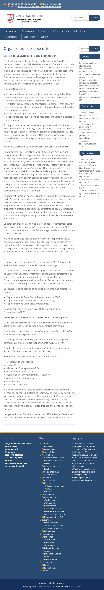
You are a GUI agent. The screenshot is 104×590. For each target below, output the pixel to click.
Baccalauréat (50, 480)
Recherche (78, 31)
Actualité (10, 31)
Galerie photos (50, 474)
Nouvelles (48, 446)
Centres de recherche (53, 525)
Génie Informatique (55, 486)
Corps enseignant (51, 472)
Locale (47, 565)
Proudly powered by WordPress (37, 586)
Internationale (50, 568)
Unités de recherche (53, 528)
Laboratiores (11, 36)
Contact (44, 36)
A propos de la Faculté (54, 457)
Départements (60, 31)
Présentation (26, 31)
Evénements (49, 449)
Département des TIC (53, 517)
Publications (49, 531)
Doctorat (48, 491)
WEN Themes (75, 586)
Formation (42, 31)
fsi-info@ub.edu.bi (52, 4)
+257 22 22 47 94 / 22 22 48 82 (21, 4)
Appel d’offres (50, 452)
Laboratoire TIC (51, 559)
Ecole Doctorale (51, 522)
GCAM (49, 488)
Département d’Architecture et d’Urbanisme (51, 500)
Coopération (29, 36)
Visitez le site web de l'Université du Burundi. (39, 6)
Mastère (47, 483)
